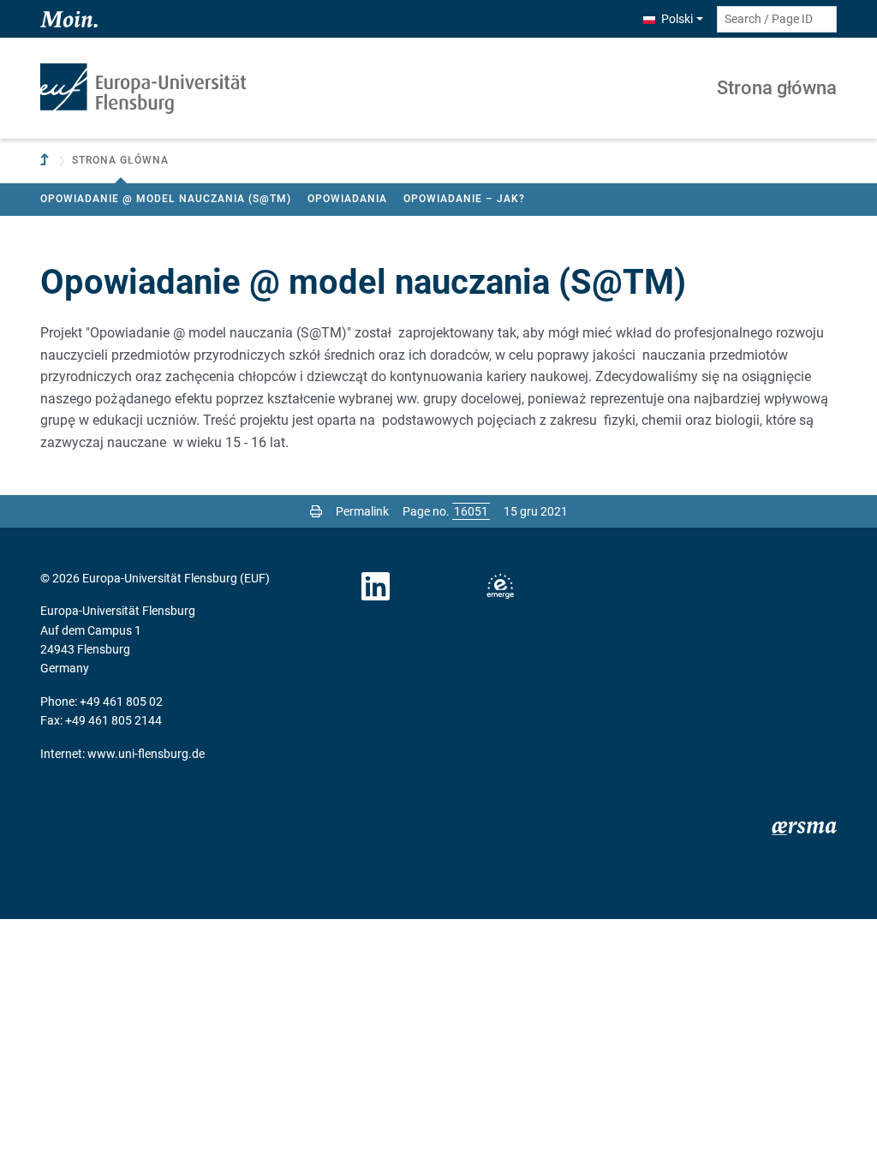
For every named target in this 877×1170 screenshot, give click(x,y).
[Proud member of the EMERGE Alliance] (500, 587)
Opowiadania (347, 199)
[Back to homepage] (143, 88)
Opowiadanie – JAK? (464, 199)
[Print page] (316, 511)
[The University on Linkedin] (376, 587)
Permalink (362, 511)
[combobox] (777, 19)
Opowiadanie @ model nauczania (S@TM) (165, 199)
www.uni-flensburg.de (146, 754)
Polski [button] (677, 19)
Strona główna (777, 87)
